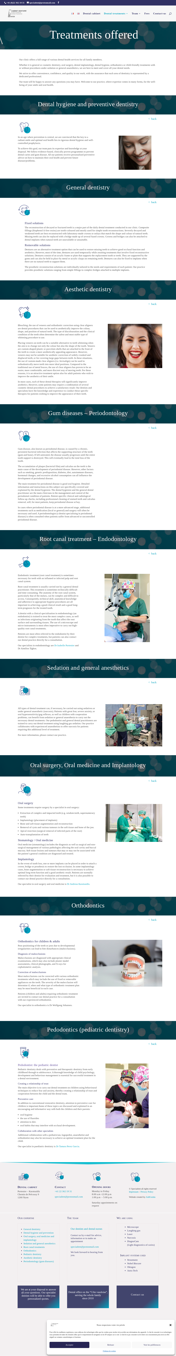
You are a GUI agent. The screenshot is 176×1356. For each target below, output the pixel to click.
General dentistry (32, 1229)
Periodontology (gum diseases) (39, 1261)
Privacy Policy (147, 1192)
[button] (170, 1325)
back (153, 118)
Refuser (110, 1345)
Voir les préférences (152, 1345)
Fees (147, 14)
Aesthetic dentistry (33, 1258)
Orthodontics (30, 1250)
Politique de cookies (109, 1351)
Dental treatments (114, 14)
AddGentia (150, 1197)
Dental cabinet (91, 14)
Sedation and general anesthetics (39, 1243)
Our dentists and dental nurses (86, 1228)
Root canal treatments (34, 1247)
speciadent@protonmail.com (69, 1196)
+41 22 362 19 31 (63, 1191)
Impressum (133, 1192)
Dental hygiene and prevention (39, 1232)
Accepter (69, 1345)
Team (135, 14)
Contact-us (159, 14)
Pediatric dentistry (32, 1254)
